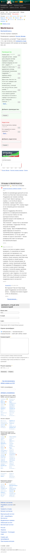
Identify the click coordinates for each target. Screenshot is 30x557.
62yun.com (3, 442)
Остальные (11, 415)
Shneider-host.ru (12, 403)
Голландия (11, 532)
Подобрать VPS (4, 7)
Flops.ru (2, 476)
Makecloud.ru (12, 476)
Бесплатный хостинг (7, 524)
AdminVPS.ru (3, 443)
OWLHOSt (11, 400)
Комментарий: (6, 337)
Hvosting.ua (3, 427)
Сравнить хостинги (14, 7)
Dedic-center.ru (4, 491)
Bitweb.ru (17, 17)
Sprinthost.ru (12, 407)
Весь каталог (15, 13)
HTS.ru (2, 410)
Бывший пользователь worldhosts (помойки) (12, 188)
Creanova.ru (3, 489)
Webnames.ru (12, 411)
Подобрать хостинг (7, 504)
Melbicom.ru (11, 440)
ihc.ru (2, 411)
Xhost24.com (12, 465)
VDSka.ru (11, 461)
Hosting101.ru (4, 5)
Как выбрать (23, 7)
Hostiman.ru (3, 407)
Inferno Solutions (12, 436)
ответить (4, 242)
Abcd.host (3, 485)
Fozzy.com (3, 403)
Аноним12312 (8, 285)
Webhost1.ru (11, 410)
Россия (3, 527)
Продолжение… (12, 299)
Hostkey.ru (3, 464)
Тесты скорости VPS (14, 12)
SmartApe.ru (11, 404)
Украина (3, 530)
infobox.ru (11, 474)
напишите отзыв (21, 41)
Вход (2, 9)
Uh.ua (10, 424)
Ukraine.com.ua (12, 426)
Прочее (26, 170)
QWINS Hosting (12, 488)
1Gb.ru (2, 400)
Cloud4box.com (4, 451)
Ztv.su (10, 466)
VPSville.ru (11, 464)
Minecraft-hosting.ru (13, 485)
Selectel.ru (3, 21)
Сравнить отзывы (6, 509)
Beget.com (3, 17)
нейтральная (6, 331)
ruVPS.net (11, 449)
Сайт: (2, 321)
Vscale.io (10, 17)
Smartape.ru (11, 492)
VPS (7, 12)
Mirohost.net (11, 422)
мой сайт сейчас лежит (19, 333)
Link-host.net (3, 415)
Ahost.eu (2, 445)
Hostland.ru (3, 408)
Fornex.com (3, 457)
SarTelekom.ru (12, 489)
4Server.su (3, 440)
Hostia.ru (2, 405)
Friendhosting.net (4, 423)
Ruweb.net (11, 450)
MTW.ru (10, 442)
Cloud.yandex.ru (4, 450)
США (2, 534)
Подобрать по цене (18, 5)
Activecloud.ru (3, 473)
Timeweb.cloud (12, 493)
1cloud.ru (2, 438)
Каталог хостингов (6, 511)
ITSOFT (2, 496)
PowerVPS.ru (12, 446)
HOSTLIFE (14, 16)
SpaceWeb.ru (12, 405)
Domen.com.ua (4, 422)
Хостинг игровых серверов (16, 170)
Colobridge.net (20, 19)
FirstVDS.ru (3, 456)
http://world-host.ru (6, 31)
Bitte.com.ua (3, 420)
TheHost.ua (11, 423)
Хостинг (2, 12)
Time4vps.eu (12, 457)
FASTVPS (8, 16)
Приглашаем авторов (7, 541)
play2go (10, 445)
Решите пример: (6, 366)
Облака (22, 12)
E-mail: (3, 316)
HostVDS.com (3, 465)
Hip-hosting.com (4, 461)
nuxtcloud (11, 443)
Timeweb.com (12, 408)
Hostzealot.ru (3, 493)
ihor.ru (2, 468)
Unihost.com (11, 495)
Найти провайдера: (7, 387)
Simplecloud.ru (4, 19)
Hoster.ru (21, 16)
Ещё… (5, 103)
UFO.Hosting (12, 460)
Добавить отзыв (6, 23)
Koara (10, 439)
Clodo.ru (2, 449)
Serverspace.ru (12, 453)
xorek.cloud (11, 412)
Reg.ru (10, 401)
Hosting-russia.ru (4, 462)
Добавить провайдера (8, 392)
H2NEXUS (3, 460)
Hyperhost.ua (12, 420)
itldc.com (2, 495)
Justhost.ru (11, 438)
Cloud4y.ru (3, 474)
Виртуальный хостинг (7, 514)
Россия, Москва (20, 36)
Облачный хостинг (6, 522)
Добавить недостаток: (9, 139)
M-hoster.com (12, 399)
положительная (17, 331)
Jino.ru (2, 414)
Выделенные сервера (6, 13)
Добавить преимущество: (10, 109)
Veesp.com (11, 462)
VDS (2, 516)
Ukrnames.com (12, 427)
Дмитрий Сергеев (6, 548)
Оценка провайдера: (7, 328)
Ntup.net (11, 486)
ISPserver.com (4, 412)
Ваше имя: (4, 310)
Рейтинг (10, 5)
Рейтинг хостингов (6, 502)
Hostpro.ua (3, 426)
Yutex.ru (11, 414)
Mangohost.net (12, 484)
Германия (4, 532)
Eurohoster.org (4, 453)
